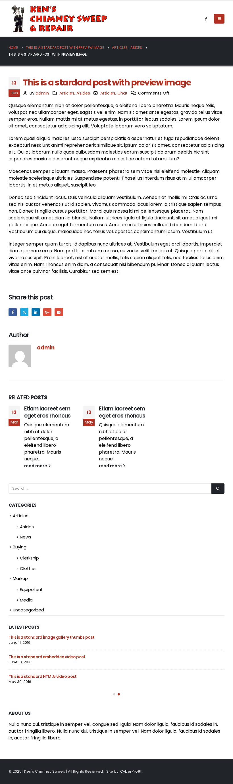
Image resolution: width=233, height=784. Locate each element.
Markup (20, 578)
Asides (83, 93)
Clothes (28, 568)
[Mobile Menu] (219, 19)
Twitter (24, 312)
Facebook (13, 312)
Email (59, 312)
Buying (19, 547)
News (25, 537)
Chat (122, 93)
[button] (114, 694)
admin (42, 93)
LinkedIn (36, 312)
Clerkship (29, 558)
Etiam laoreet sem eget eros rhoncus (47, 412)
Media (26, 600)
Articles (66, 93)
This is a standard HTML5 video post (43, 676)
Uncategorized (28, 610)
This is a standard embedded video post (47, 657)
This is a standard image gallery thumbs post (51, 637)
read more (36, 466)
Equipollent (31, 589)
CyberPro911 (131, 771)
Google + (47, 312)
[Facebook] (206, 19)
